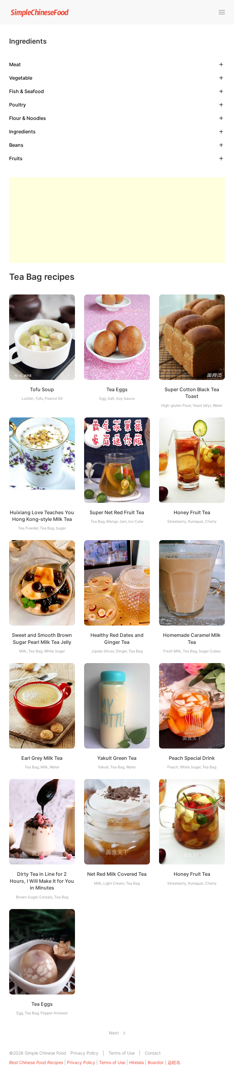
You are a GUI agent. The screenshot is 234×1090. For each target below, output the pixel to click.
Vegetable (20, 78)
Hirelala (136, 1062)
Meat (15, 64)
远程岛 (174, 1062)
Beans (16, 145)
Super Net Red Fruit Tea (117, 512)
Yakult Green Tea (116, 758)
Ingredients (22, 131)
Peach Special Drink (192, 758)
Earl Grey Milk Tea (41, 758)
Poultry (17, 105)
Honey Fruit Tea (192, 512)
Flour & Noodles (27, 118)
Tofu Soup (42, 389)
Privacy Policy (84, 1053)
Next (114, 1032)
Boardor (156, 1062)
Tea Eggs (117, 389)
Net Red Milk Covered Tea (117, 874)
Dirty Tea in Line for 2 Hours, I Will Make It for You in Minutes (42, 881)
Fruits (16, 158)
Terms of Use (121, 1053)
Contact (153, 1053)
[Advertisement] (117, 220)
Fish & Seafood (26, 91)
